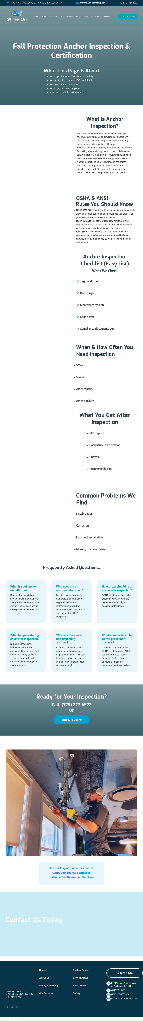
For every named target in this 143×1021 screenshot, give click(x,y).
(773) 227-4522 (130, 3)
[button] (71, 719)
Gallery (76, 993)
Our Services (46, 993)
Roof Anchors (80, 985)
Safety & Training (48, 985)
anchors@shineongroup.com (93, 3)
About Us (44, 978)
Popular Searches (9, 1019)
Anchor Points (81, 970)
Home (42, 970)
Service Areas (80, 978)
